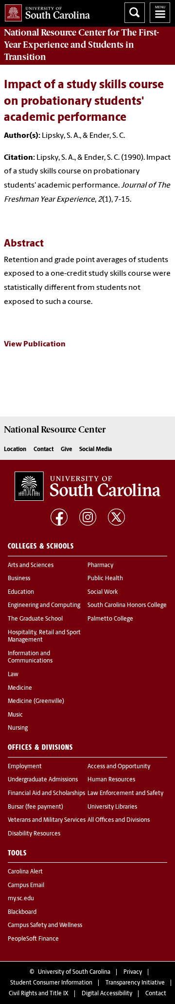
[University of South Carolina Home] (45, 11)
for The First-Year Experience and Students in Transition (81, 44)
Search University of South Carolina (134, 12)
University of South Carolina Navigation (160, 12)
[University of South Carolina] (87, 486)
